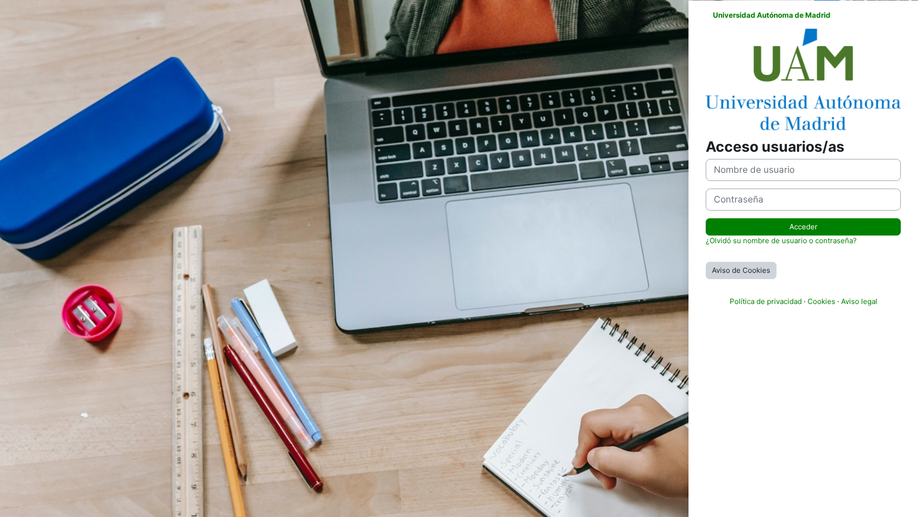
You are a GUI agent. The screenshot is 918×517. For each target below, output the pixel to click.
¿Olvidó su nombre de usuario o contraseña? (781, 240)
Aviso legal (859, 301)
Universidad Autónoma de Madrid (772, 15)
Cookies (821, 301)
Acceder (803, 226)
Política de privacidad (766, 301)
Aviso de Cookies (741, 270)
